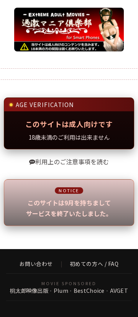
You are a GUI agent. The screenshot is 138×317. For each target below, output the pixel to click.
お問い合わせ (36, 264)
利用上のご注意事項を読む (72, 161)
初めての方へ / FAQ (94, 264)
